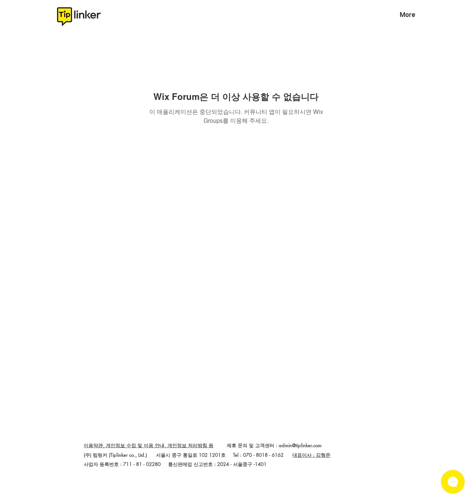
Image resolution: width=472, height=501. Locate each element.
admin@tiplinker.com (300, 445)
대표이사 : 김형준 (311, 455)
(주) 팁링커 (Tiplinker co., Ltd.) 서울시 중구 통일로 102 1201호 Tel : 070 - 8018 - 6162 (188, 455)
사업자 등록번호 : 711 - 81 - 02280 (122, 464)
